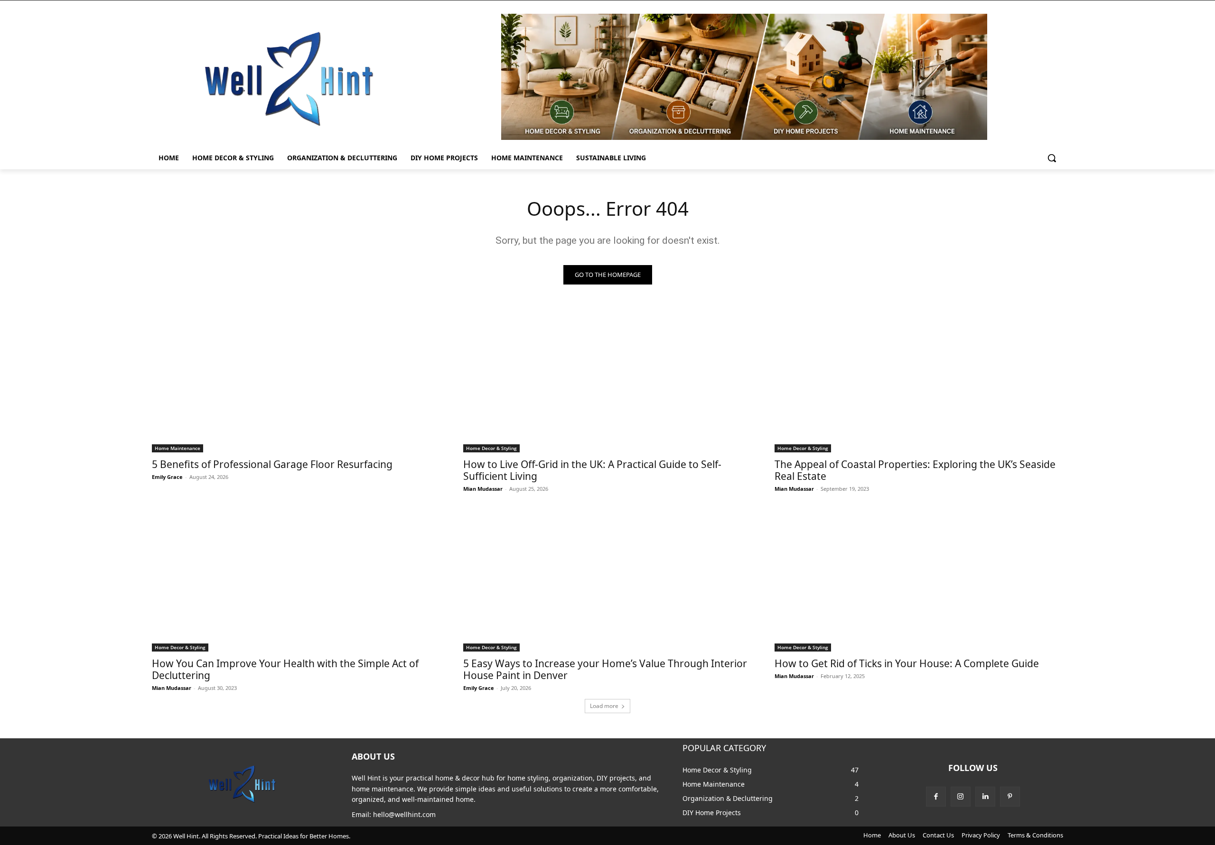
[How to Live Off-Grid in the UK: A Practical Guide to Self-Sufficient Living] (607, 380)
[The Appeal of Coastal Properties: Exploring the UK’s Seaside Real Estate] (919, 380)
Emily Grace (167, 476)
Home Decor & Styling (491, 448)
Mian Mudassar (483, 488)
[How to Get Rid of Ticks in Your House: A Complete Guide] (919, 579)
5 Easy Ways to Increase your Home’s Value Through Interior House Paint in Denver (605, 669)
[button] (1051, 158)
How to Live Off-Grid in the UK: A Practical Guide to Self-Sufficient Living (592, 470)
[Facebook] (936, 797)
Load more (604, 706)
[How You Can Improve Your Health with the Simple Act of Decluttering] (296, 579)
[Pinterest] (1010, 797)
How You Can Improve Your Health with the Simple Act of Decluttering (285, 669)
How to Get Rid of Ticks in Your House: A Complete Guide (907, 663)
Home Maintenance (177, 448)
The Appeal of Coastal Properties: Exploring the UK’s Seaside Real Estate (915, 470)
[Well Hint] (288, 78)
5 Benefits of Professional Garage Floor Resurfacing (272, 464)
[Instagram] (961, 797)
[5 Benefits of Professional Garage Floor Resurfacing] (296, 380)
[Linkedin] (985, 797)
